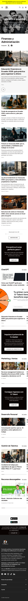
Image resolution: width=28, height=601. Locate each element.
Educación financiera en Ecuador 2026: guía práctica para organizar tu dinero (13, 71)
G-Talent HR (14, 533)
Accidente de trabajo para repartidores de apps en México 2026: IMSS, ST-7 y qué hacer (11, 467)
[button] (25, 7)
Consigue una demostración (14, 349)
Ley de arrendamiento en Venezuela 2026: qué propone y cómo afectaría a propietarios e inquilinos (13, 180)
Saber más (14, 405)
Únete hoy (14, 260)
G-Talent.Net (6, 597)
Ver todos (24, 269)
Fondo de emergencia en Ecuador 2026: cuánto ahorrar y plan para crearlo (12, 113)
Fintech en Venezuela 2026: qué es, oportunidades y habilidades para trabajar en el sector (12, 146)
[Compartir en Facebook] (11, 45)
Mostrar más (14, 237)
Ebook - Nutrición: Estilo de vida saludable (11, 499)
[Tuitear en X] (8, 45)
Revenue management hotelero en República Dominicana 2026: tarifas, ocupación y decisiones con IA (13, 374)
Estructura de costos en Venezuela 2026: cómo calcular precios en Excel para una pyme (13, 214)
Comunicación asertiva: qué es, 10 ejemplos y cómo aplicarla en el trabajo (12, 430)
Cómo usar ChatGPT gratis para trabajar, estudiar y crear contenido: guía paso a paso (13, 285)
